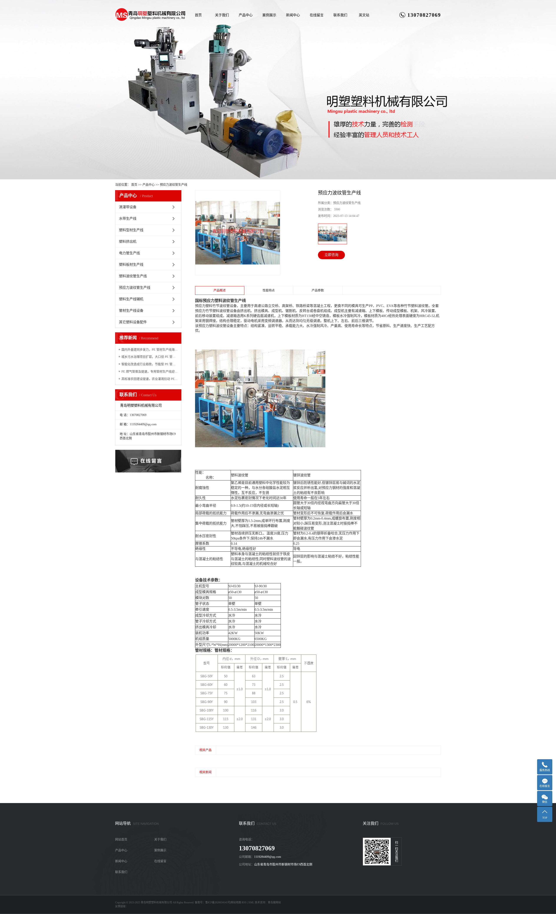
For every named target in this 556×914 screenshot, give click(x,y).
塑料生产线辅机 (131, 299)
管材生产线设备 (131, 310)
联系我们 (340, 15)
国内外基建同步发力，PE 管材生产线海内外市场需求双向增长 (149, 349)
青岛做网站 (274, 902)
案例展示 (269, 15)
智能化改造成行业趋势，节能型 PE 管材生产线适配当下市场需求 (149, 364)
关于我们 (222, 15)
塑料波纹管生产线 (133, 276)
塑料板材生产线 (131, 264)
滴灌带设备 (127, 207)
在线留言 (317, 15)
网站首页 (121, 839)
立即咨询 (331, 255)
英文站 (364, 15)
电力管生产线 (129, 253)
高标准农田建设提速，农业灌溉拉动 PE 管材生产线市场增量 (149, 379)
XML (251, 902)
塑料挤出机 (127, 241)
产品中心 (246, 15)
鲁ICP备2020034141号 (217, 902)
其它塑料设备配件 (133, 322)
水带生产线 (127, 218)
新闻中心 (293, 15)
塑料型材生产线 (131, 230)
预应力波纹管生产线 (173, 184)
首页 (198, 15)
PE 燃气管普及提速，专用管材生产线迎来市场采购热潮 (149, 371)
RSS (244, 902)
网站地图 (236, 902)
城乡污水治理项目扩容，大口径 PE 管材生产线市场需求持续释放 (149, 356)
